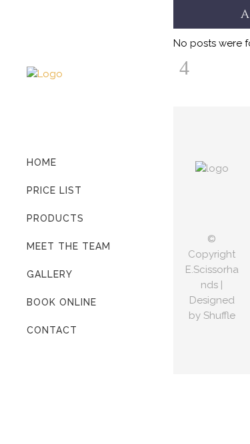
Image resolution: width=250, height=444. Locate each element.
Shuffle (219, 316)
